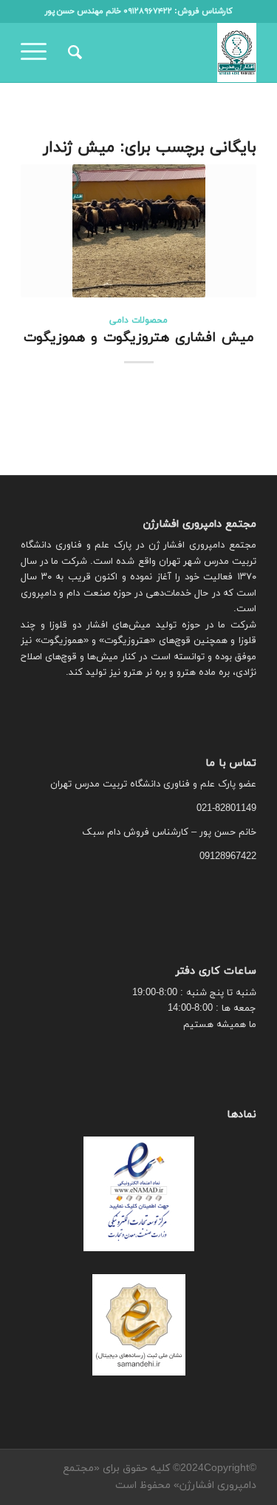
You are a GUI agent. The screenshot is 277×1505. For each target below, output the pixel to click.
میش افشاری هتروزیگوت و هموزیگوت (139, 338)
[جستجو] (72, 52)
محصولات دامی (138, 320)
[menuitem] (72, 52)
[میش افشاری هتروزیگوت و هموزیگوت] (138, 230)
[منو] (38, 52)
